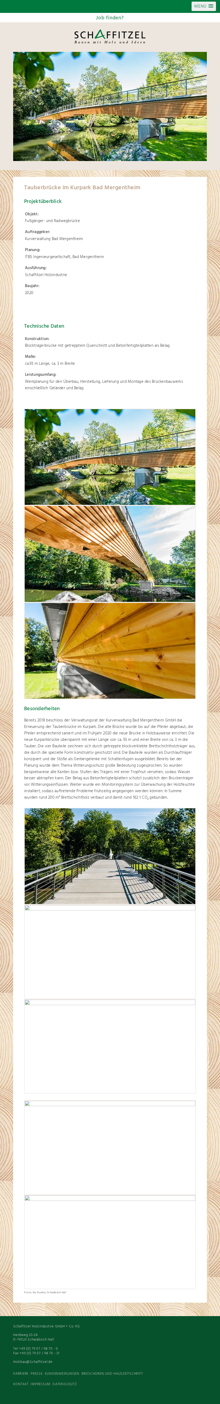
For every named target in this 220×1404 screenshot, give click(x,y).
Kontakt (20, 1384)
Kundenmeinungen (62, 1374)
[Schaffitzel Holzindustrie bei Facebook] (201, 1396)
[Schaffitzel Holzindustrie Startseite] (110, 43)
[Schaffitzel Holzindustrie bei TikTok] (158, 1396)
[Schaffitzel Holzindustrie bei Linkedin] (190, 1396)
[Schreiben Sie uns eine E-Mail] (42, 6)
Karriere (20, 1374)
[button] (204, 6)
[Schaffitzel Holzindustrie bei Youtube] (147, 1396)
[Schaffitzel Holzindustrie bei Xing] (169, 1396)
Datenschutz (65, 1384)
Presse (37, 1374)
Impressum (40, 1384)
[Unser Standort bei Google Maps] (58, 6)
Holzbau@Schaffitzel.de (33, 1362)
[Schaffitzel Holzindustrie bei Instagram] (180, 1396)
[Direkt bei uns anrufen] (26, 6)
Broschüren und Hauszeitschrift (112, 1374)
